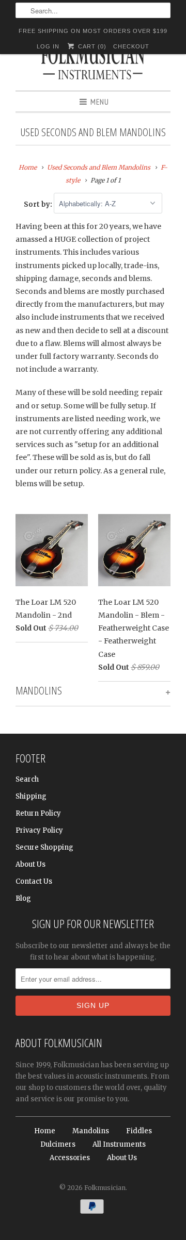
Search (27, 779)
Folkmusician (105, 1188)
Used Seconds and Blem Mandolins (93, 132)
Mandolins (90, 1131)
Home (44, 1131)
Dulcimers (57, 1144)
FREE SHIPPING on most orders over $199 (93, 31)
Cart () (91, 46)
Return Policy (38, 813)
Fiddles (139, 1131)
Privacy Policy (39, 830)
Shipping (31, 796)
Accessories (70, 1157)
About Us (30, 864)
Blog (23, 898)
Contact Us (34, 881)
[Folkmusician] (93, 64)
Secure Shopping (44, 847)
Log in (48, 46)
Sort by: (39, 204)
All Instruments (119, 1144)
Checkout (131, 46)
